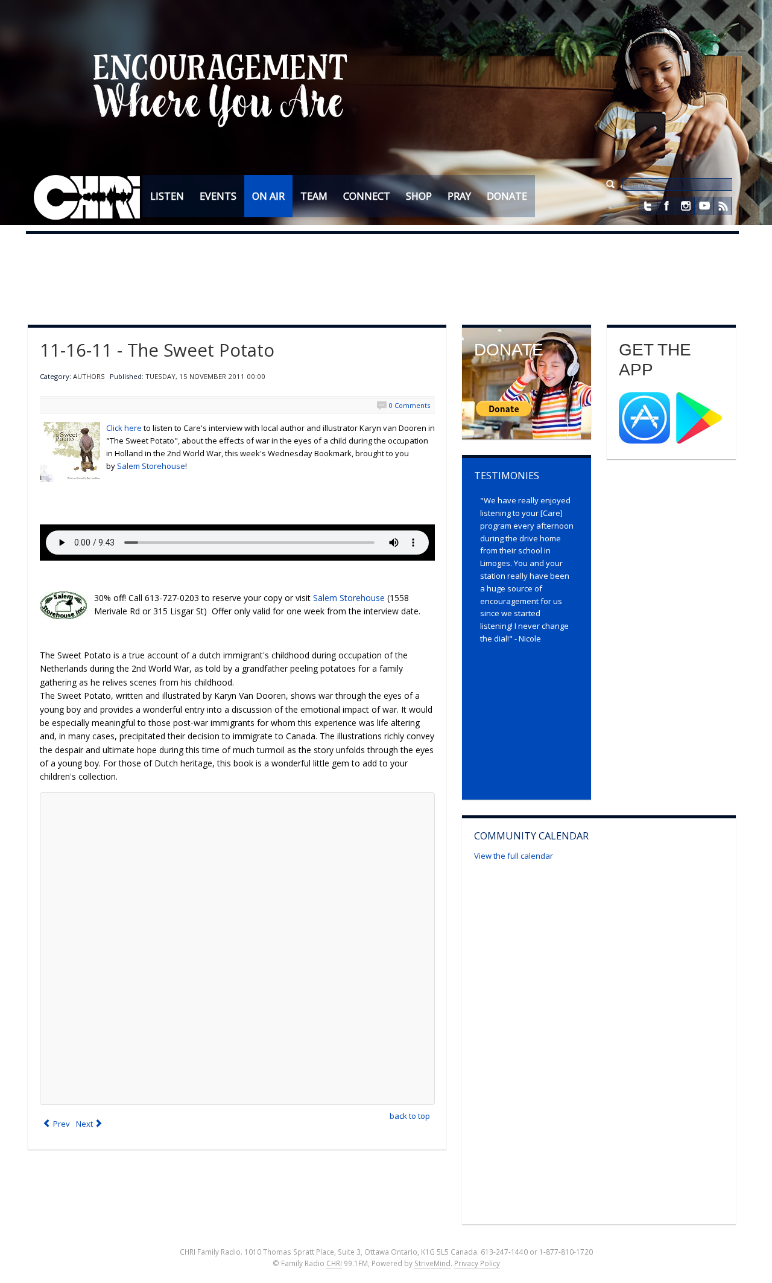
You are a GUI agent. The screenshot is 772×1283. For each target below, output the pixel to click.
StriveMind (432, 1263)
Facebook (666, 206)
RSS (722, 206)
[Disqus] (237, 949)
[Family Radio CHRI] (87, 198)
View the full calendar (513, 855)
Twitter (648, 206)
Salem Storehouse (151, 465)
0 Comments (409, 405)
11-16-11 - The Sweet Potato (157, 350)
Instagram (685, 206)
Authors (89, 376)
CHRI (334, 1263)
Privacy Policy (477, 1263)
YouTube (704, 206)
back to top (410, 1115)
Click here (124, 427)
